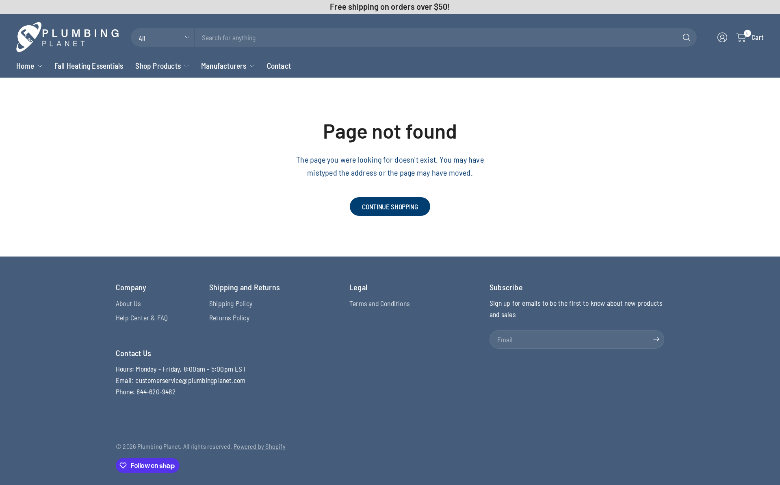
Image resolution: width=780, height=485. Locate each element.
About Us (128, 303)
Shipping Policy (230, 303)
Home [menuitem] (25, 65)
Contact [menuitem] (279, 65)
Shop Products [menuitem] (158, 65)
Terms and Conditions (379, 303)
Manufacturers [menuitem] (224, 65)
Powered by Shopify (260, 446)
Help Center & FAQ (142, 317)
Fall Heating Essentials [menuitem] (89, 65)
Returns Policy (229, 317)
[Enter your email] (656, 339)
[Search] (686, 37)
